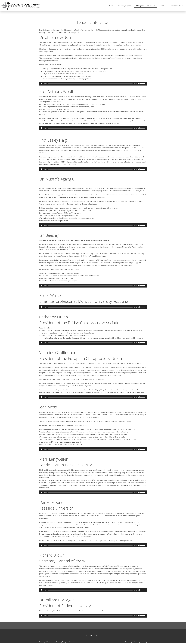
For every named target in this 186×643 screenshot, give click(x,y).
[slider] (143, 83)
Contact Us (97, 636)
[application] (93, 84)
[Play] (42, 84)
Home (111, 6)
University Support (124, 6)
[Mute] (139, 84)
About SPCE (89, 636)
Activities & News (176, 6)
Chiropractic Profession (144, 6)
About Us (161, 6)
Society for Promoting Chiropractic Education (62, 642)
